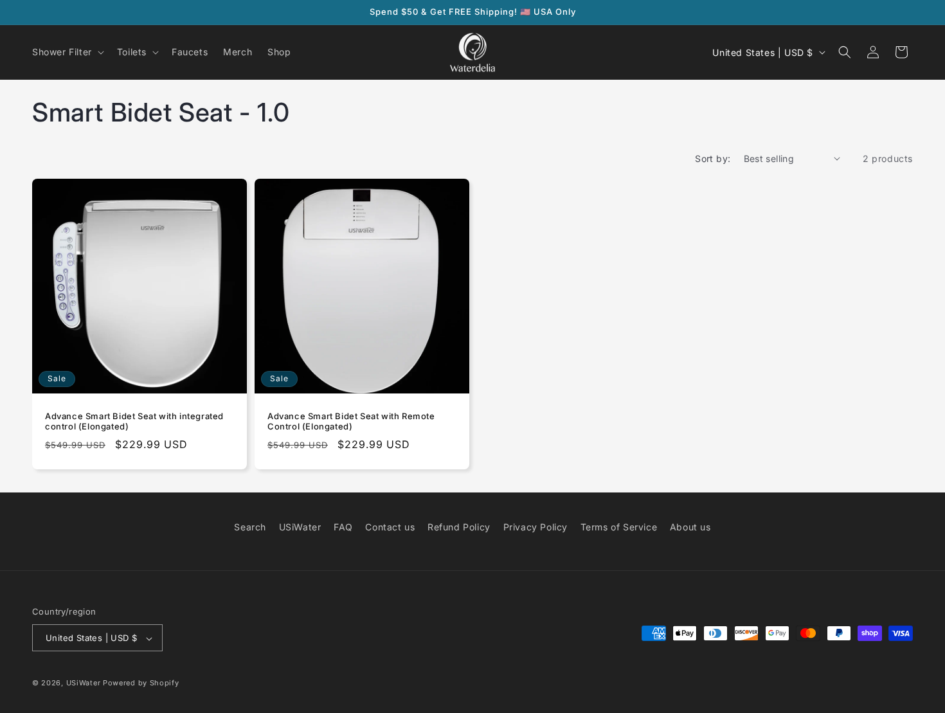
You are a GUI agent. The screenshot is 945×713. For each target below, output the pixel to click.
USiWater (300, 526)
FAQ (343, 526)
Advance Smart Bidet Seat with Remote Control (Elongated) (351, 420)
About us (690, 526)
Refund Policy (459, 526)
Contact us (390, 526)
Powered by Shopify (141, 683)
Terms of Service (619, 526)
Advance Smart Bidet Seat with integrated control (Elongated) (134, 420)
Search (250, 526)
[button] (66, 52)
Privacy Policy (535, 526)
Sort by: (712, 158)
